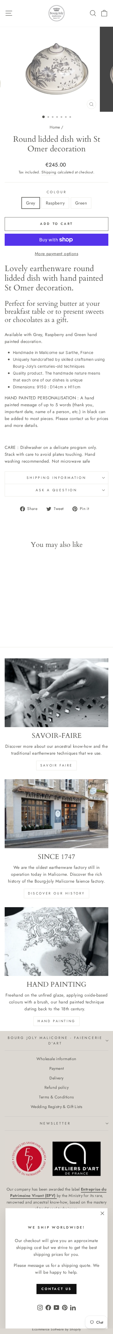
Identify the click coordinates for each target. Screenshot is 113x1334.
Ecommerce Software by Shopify (56, 1329)
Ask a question (56, 490)
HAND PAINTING (56, 1021)
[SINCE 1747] (56, 813)
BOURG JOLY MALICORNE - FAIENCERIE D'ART (55, 1040)
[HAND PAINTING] (56, 941)
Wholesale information (56, 1059)
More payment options (56, 253)
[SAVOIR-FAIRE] (56, 692)
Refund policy (56, 1087)
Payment (56, 1068)
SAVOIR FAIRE (56, 765)
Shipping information (56, 477)
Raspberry (55, 203)
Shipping (48, 172)
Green (81, 203)
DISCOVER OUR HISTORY (56, 893)
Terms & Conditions (56, 1097)
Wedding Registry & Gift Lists (56, 1106)
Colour (57, 192)
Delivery (56, 1078)
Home (55, 127)
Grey (30, 203)
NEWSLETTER (55, 1123)
